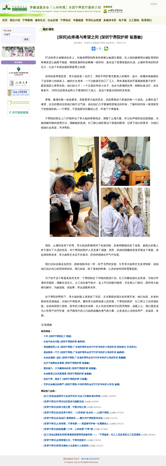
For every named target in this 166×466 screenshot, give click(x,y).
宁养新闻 (27, 20)
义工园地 (134, 20)
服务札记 (40, 20)
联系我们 (146, 20)
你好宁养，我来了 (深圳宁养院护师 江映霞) (65, 379)
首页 (4, 20)
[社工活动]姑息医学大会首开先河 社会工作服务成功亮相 (72, 396)
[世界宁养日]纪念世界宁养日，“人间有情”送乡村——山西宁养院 (76, 412)
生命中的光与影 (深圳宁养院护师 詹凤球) (64, 341)
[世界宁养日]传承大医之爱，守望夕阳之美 (65, 407)
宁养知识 (65, 20)
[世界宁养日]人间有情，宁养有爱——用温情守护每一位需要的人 (76, 423)
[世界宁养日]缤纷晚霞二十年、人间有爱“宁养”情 (68, 429)
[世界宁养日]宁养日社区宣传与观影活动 (64, 401)
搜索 (26, 39)
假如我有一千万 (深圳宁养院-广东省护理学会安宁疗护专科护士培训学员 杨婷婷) (84, 352)
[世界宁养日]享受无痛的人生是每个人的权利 (66, 445)
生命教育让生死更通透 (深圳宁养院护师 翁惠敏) (68, 373)
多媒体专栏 (109, 20)
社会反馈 (53, 20)
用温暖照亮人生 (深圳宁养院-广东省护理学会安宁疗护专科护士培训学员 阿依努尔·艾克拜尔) (90, 347)
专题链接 (78, 20)
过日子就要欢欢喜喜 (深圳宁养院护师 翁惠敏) (67, 363)
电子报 (122, 20)
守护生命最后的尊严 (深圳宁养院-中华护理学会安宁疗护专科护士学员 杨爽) (82, 384)
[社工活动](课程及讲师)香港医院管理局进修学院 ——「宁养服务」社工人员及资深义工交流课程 (92, 434)
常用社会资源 (93, 20)
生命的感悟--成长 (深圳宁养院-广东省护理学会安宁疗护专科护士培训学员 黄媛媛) (85, 357)
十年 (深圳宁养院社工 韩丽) (57, 336)
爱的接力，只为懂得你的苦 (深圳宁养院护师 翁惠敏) (70, 368)
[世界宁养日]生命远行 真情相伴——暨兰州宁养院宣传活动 (73, 418)
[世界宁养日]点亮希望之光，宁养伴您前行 (65, 440)
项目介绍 (15, 20)
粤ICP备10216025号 (90, 459)
